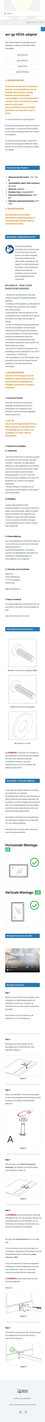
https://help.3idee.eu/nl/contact (17, 616)
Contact (33, 1405)
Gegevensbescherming (22, 1405)
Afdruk (11, 1405)
